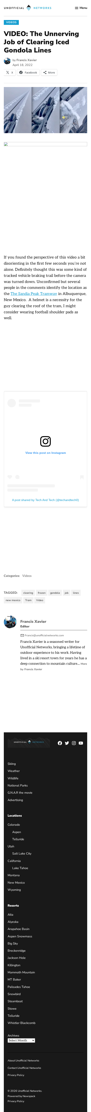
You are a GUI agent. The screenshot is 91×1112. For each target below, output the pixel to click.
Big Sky (13, 943)
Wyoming (14, 890)
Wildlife (13, 778)
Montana (14, 875)
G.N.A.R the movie (20, 792)
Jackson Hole (17, 958)
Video (39, 600)
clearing (28, 593)
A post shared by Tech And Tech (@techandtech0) (45, 500)
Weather (14, 771)
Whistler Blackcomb (21, 1023)
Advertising (15, 800)
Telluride (18, 839)
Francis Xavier (27, 60)
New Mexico (16, 882)
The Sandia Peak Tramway (34, 294)
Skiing (12, 764)
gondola (55, 593)
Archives (13, 1035)
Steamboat (15, 1001)
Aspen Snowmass (20, 936)
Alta (10, 914)
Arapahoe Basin (18, 929)
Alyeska (13, 922)
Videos (11, 22)
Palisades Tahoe (19, 987)
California (14, 861)
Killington (14, 965)
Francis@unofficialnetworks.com (44, 635)
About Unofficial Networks (23, 1060)
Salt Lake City (21, 853)
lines (76, 593)
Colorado (14, 825)
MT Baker (14, 979)
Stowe (12, 1008)
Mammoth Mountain (21, 972)
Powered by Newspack (21, 1096)
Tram (28, 600)
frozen (42, 593)
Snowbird (14, 994)
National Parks (18, 785)
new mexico (13, 600)
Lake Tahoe (20, 868)
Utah (11, 846)
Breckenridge (17, 951)
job (66, 593)
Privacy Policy (16, 1075)
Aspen (16, 832)
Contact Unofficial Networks (24, 1068)
